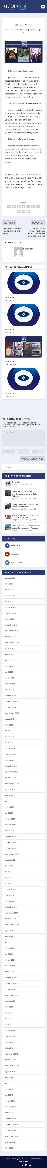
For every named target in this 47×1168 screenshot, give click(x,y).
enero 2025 (9, 689)
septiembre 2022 (12, 854)
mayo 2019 (9, 1089)
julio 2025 (9, 654)
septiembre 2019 (12, 1065)
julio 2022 (9, 866)
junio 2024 (9, 731)
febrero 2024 (10, 754)
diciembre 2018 (11, 1118)
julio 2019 (9, 1077)
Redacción (22, 29)
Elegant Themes (21, 1159)
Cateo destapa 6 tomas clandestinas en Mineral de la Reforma (24, 493)
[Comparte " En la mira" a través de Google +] (18, 206)
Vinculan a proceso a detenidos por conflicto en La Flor (27, 516)
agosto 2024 (10, 719)
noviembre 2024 (11, 701)
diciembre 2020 (11, 977)
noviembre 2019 (11, 1054)
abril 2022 (9, 883)
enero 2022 (9, 901)
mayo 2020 (9, 1019)
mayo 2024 (9, 736)
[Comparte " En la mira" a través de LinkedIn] (33, 206)
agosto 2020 (10, 1001)
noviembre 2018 (11, 1124)
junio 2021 (9, 942)
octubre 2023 (10, 778)
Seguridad (32, 498)
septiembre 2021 (12, 924)
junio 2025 (9, 660)
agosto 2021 (10, 930)
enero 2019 (9, 1113)
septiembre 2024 (12, 713)
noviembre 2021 (11, 913)
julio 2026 (9, 584)
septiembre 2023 (12, 783)
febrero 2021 (10, 966)
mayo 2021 (9, 948)
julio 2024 (9, 725)
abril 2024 (9, 742)
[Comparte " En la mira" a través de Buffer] (38, 206)
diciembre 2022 (11, 836)
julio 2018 (9, 1148)
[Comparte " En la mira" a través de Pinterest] (28, 206)
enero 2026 (9, 619)
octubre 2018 (10, 1130)
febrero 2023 (10, 825)
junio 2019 (9, 1083)
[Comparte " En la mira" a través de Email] (23, 211)
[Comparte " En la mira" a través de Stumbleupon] (18, 211)
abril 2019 (9, 1095)
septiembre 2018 (12, 1136)
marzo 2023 (10, 819)
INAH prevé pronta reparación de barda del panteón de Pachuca (26, 527)
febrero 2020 (10, 1036)
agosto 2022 (10, 860)
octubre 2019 (10, 1060)
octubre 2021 (10, 919)
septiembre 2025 (12, 642)
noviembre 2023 (11, 772)
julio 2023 (9, 795)
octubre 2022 (10, 848)
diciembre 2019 (11, 1048)
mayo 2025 (9, 666)
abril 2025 (9, 672)
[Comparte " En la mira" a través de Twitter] (13, 206)
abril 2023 (9, 813)
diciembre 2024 (11, 695)
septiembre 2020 (12, 995)
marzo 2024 (10, 748)
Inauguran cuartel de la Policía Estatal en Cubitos (25, 505)
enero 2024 (9, 760)
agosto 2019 (10, 1071)
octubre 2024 (10, 707)
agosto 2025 (10, 648)
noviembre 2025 (11, 631)
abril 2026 (9, 601)
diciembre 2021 (11, 907)
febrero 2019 (10, 1107)
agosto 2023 (10, 789)
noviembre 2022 (11, 842)
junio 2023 (9, 801)
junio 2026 (9, 590)
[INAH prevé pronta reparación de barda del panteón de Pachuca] (8, 527)
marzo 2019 (10, 1101)
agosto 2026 (10, 578)
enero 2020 (9, 1042)
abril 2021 (9, 954)
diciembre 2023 (11, 766)
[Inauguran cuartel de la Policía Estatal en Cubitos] (8, 506)
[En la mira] (23, 283)
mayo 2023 (9, 807)
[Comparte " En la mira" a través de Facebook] (9, 206)
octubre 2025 (10, 637)
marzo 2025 (10, 678)
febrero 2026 (10, 613)
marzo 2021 (10, 960)
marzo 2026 (10, 607)
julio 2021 (9, 936)
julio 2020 (9, 1007)
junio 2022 (9, 872)
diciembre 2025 (11, 625)
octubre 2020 (10, 989)
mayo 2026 (9, 595)
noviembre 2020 (11, 983)
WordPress (23, 1161)
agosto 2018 (10, 1142)
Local (30, 530)
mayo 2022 (9, 877)
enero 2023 (9, 830)
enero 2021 (9, 971)
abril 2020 (9, 1024)
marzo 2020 (10, 1030)
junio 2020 (9, 1013)
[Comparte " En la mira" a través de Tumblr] (23, 206)
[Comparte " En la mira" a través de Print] (28, 211)
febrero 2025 (10, 684)
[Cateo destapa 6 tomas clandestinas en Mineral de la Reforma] (8, 493)
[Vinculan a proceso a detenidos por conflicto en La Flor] (8, 517)
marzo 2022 (10, 889)
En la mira (34, 29)
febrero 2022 (10, 895)
